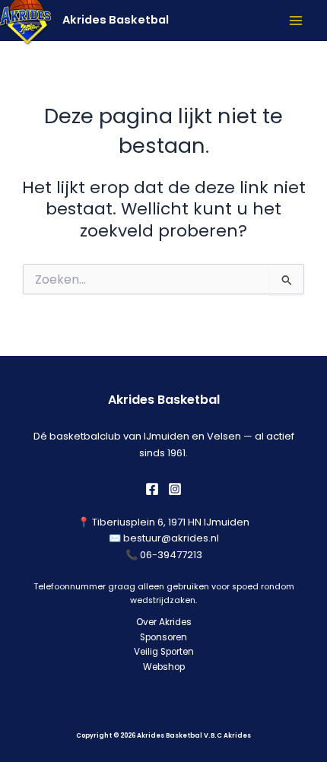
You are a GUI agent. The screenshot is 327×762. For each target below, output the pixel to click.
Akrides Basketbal (115, 19)
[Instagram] (175, 489)
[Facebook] (152, 489)
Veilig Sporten (164, 652)
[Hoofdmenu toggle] (296, 21)
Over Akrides (164, 622)
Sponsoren (163, 637)
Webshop (164, 667)
